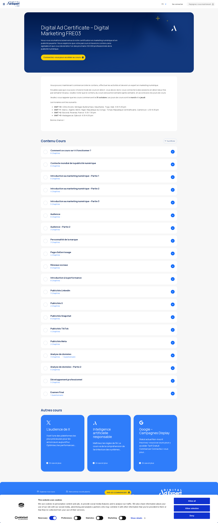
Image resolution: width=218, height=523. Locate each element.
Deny (192, 516)
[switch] (77, 518)
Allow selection (192, 508)
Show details (136, 518)
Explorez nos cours (47, 492)
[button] (4, 4)
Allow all (192, 501)
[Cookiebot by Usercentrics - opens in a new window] (21, 518)
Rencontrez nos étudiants (79, 492)
